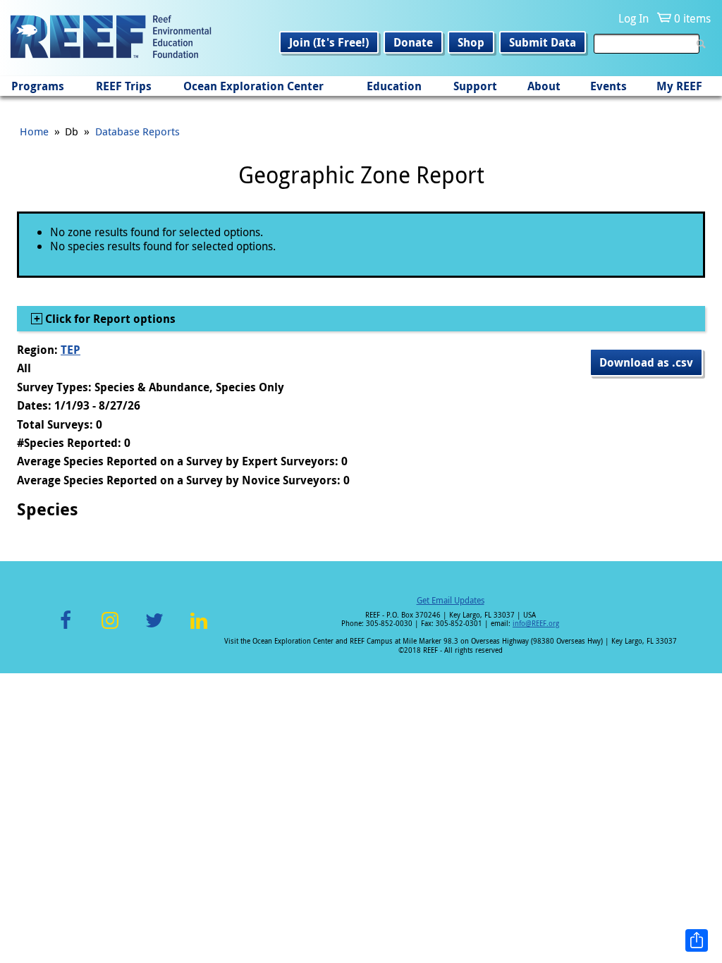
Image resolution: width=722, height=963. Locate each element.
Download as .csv (646, 362)
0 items (692, 18)
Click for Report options (109, 318)
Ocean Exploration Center (253, 86)
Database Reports (137, 131)
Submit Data (542, 42)
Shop (471, 42)
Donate (413, 42)
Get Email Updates (450, 600)
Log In (633, 18)
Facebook (65, 628)
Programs (37, 86)
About (544, 86)
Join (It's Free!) (329, 42)
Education (394, 86)
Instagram (110, 628)
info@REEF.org (536, 623)
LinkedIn (198, 628)
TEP (70, 349)
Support (475, 86)
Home (34, 131)
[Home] (110, 38)
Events (608, 86)
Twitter (154, 628)
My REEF (679, 86)
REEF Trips (124, 86)
